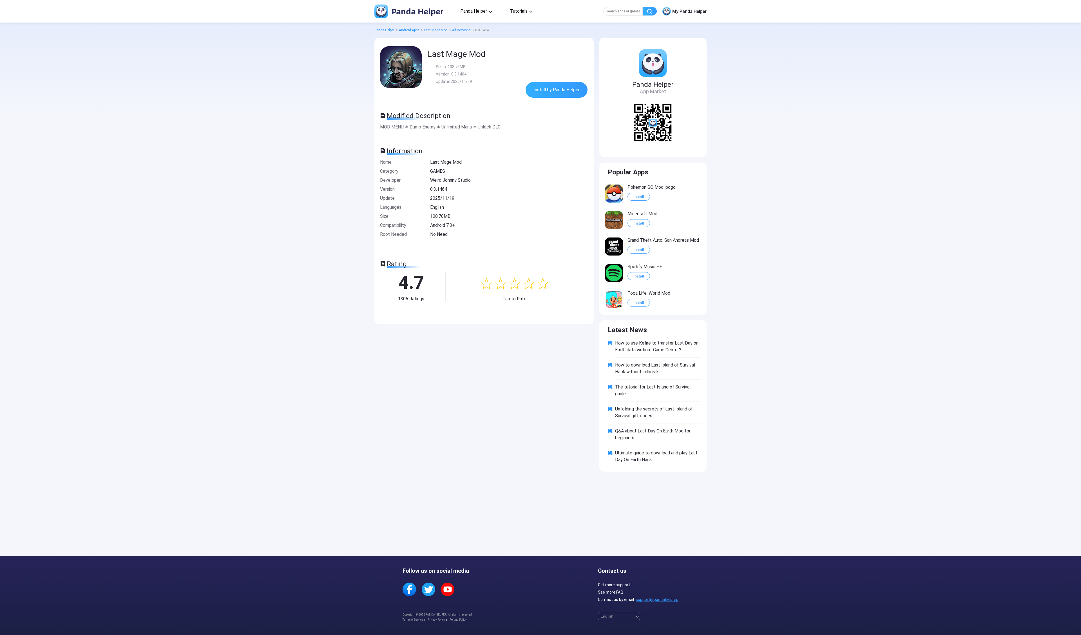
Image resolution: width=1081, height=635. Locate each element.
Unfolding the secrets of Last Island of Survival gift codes (654, 412)
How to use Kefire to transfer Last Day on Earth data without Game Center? (656, 346)
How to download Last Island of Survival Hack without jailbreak (655, 368)
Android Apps (409, 30)
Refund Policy (458, 619)
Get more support (614, 585)
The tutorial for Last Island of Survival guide (653, 390)
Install (638, 196)
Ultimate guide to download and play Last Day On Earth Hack (656, 456)
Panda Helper (416, 11)
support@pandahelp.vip (657, 599)
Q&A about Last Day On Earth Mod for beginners (653, 434)
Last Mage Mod (436, 30)
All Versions (461, 30)
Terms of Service (413, 619)
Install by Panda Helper (556, 89)
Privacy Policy (436, 619)
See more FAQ (610, 592)
